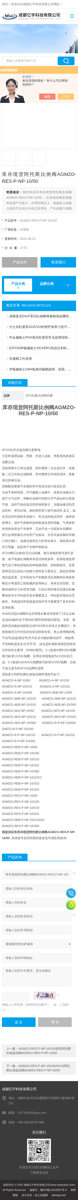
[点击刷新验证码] (44, 995)
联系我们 (58, 262)
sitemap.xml (59, 1195)
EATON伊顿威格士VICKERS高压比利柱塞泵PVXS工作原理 (41, 348)
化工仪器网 (41, 1195)
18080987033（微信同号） (71, 893)
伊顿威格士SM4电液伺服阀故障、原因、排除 (41, 369)
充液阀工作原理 (20, 358)
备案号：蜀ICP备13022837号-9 (48, 1190)
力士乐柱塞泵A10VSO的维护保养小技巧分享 (41, 327)
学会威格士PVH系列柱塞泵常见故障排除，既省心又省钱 (41, 337)
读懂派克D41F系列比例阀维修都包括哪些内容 (41, 316)
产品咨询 (20, 262)
